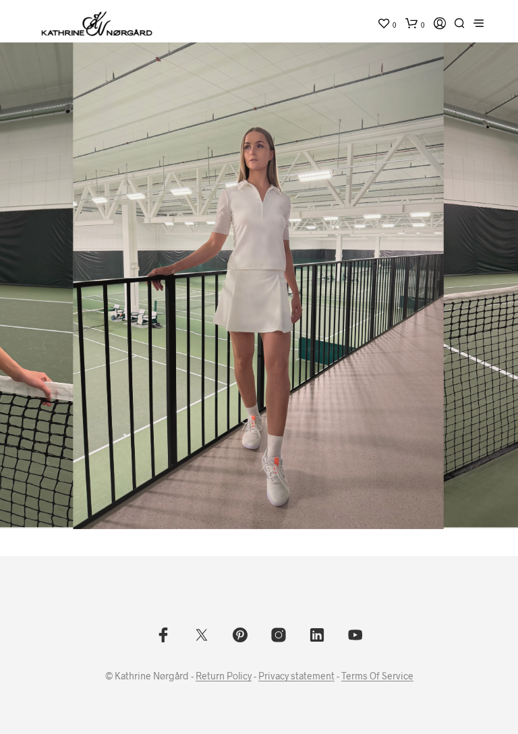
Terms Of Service (377, 676)
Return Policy (224, 676)
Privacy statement (296, 676)
